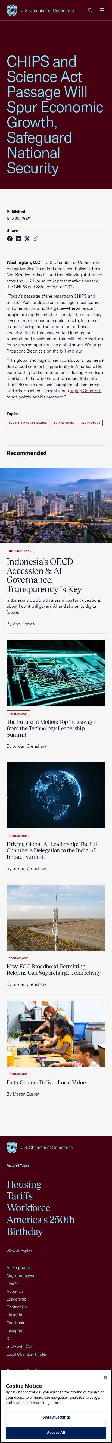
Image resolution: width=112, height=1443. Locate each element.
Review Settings (56, 1417)
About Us (15, 1291)
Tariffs (20, 1196)
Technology (91, 422)
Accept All (56, 1432)
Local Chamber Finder (26, 1354)
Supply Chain (64, 422)
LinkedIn (14, 1314)
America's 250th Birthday (41, 1225)
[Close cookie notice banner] (105, 1377)
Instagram (16, 1330)
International (20, 551)
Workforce (28, 1207)
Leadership (17, 1299)
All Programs (18, 1267)
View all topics (19, 1251)
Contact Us (17, 1307)
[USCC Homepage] (56, 1147)
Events (12, 1283)
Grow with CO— (21, 1346)
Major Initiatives (21, 1275)
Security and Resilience (28, 422)
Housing (24, 1184)
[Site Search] (90, 10)
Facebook (15, 1322)
